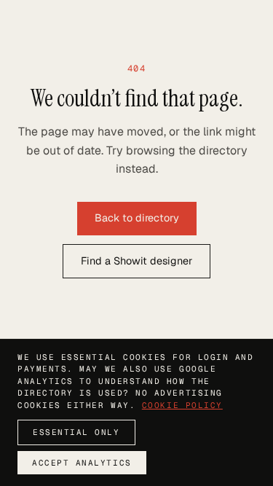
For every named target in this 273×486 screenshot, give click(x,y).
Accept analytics (82, 463)
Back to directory (137, 217)
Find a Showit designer (136, 260)
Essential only (76, 432)
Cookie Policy (182, 405)
